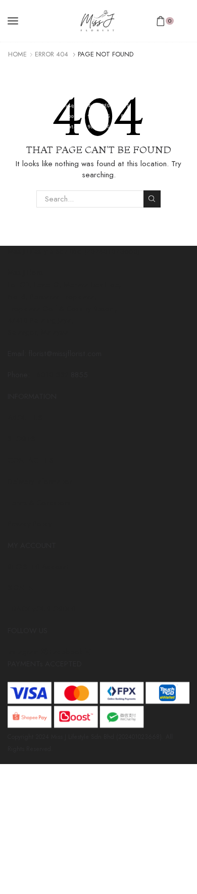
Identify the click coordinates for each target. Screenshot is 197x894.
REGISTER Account (38, 566)
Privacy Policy (30, 523)
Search (152, 199)
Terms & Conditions (39, 502)
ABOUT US (25, 417)
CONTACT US (31, 460)
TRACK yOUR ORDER (42, 608)
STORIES (21, 438)
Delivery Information (40, 481)
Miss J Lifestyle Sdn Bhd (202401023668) (73, 251)
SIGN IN (21, 587)
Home (17, 54)
